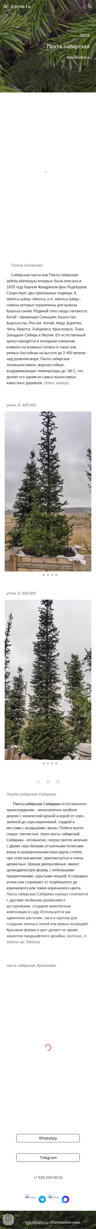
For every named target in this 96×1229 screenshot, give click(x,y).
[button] (5, 6)
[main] (48, 46)
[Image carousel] (48, 494)
